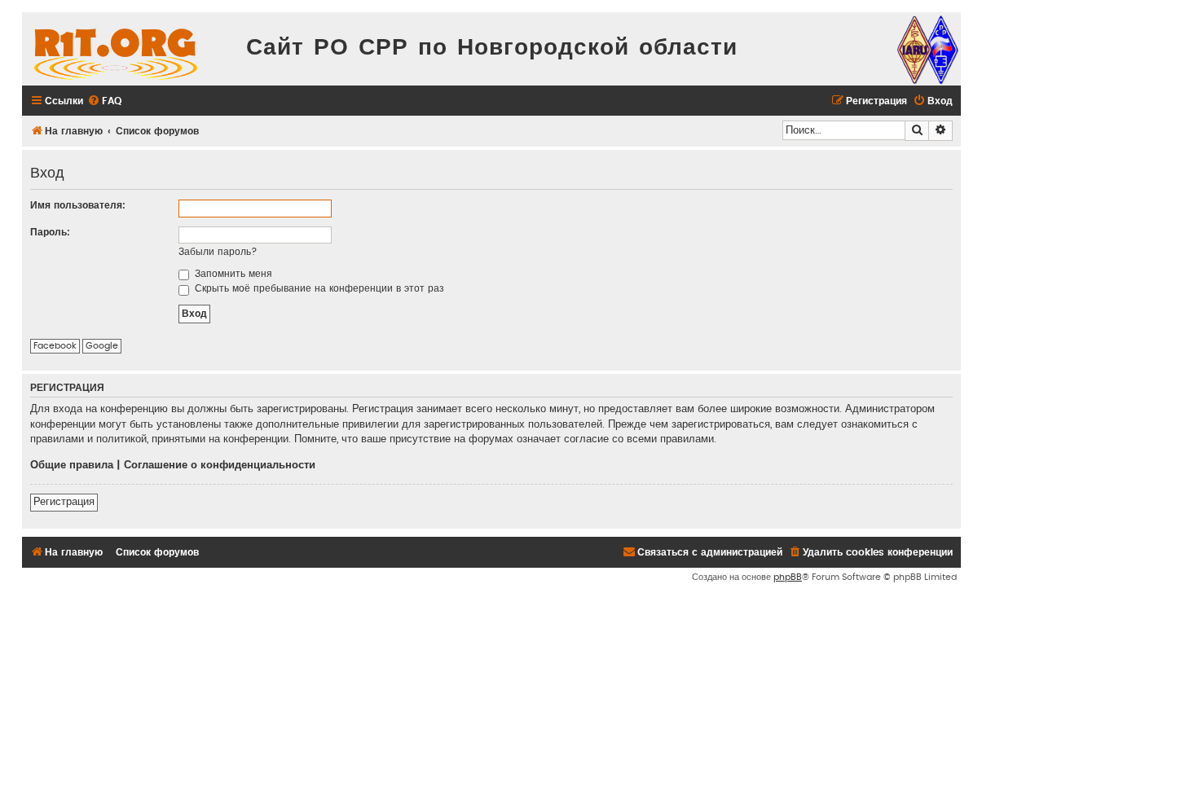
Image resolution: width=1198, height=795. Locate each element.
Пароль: (50, 232)
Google (102, 345)
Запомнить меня (232, 274)
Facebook (55, 345)
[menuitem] (104, 101)
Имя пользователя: (78, 205)
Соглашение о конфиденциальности (219, 465)
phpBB (787, 577)
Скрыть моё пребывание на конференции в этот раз (318, 288)
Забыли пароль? (218, 252)
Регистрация (64, 501)
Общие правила (71, 465)
